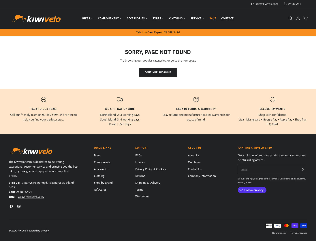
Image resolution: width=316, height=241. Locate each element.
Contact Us (195, 169)
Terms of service (298, 232)
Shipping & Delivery (147, 182)
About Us (194, 155)
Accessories (101, 169)
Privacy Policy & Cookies (150, 169)
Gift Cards (100, 189)
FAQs (138, 155)
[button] (290, 18)
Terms (139, 189)
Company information (202, 176)
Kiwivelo (22, 230)
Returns (140, 176)
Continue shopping (158, 72)
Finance (140, 162)
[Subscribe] (302, 169)
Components (102, 162)
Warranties (142, 196)
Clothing (99, 176)
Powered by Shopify (38, 230)
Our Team (194, 162)
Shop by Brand (103, 182)
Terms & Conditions (280, 178)
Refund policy (279, 232)
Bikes (97, 155)
